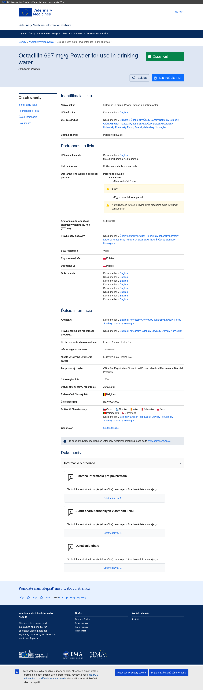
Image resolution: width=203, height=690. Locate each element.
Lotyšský (147, 123)
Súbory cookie (81, 623)
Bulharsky (125, 120)
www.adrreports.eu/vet (159, 441)
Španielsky (137, 120)
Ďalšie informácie (28, 117)
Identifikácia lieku (28, 104)
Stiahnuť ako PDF (170, 77)
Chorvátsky (147, 319)
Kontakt (135, 619)
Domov (22, 42)
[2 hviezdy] (25, 597)
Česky (146, 120)
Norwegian (160, 127)
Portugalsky (118, 239)
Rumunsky (120, 127)
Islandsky (149, 127)
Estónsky (174, 120)
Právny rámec (81, 627)
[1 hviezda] (22, 597)
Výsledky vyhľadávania (41, 42)
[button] (139, 77)
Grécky (107, 123)
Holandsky (109, 127)
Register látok (59, 33)
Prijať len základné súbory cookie (168, 672)
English (124, 112)
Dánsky (155, 120)
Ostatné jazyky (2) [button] (112, 498)
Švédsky (139, 127)
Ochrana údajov (82, 619)
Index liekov (43, 33)
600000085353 (111, 428)
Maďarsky (167, 123)
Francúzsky (126, 123)
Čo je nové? (75, 33)
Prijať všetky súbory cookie (131, 672)
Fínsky (130, 127)
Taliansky (138, 123)
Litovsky (157, 123)
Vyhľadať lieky (27, 33)
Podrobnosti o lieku (29, 111)
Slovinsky (142, 239)
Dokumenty (25, 123)
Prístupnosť (80, 631)
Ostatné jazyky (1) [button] (112, 533)
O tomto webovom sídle (96, 33)
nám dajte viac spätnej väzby (72, 597)
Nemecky (164, 120)
